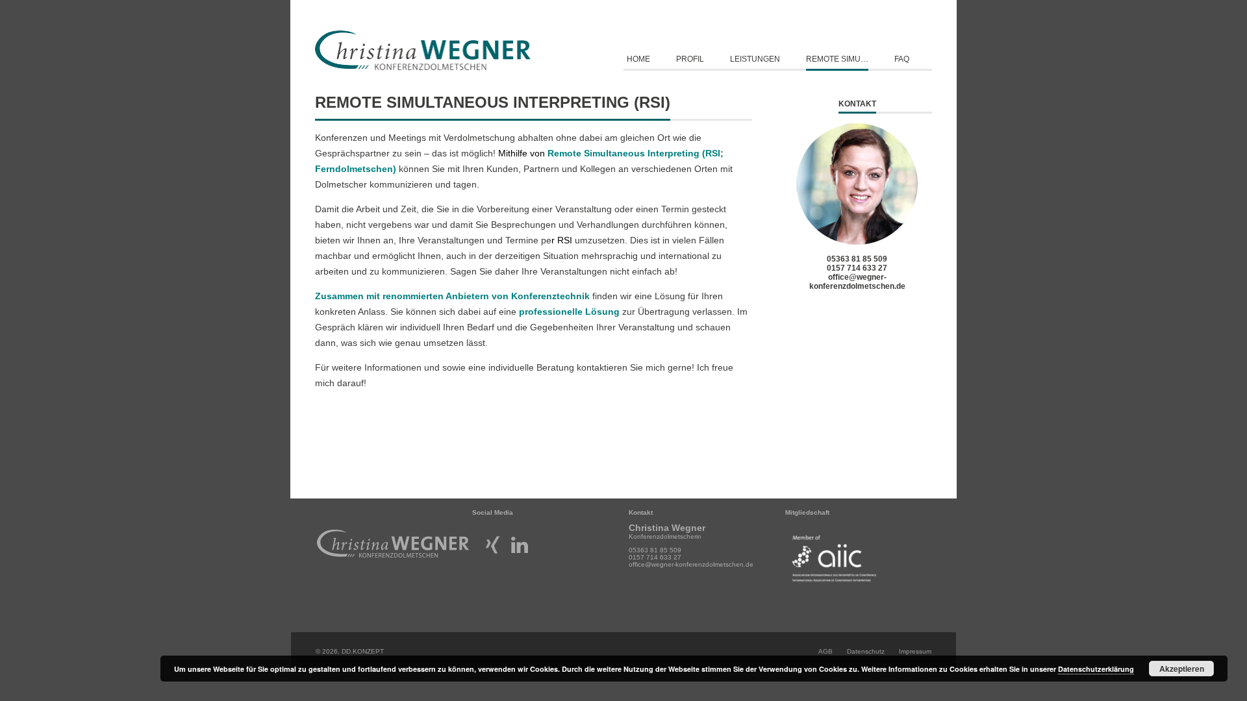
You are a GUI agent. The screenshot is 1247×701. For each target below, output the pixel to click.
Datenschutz (866, 651)
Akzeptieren (1181, 668)
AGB (825, 651)
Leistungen (755, 59)
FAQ (901, 59)
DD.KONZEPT (363, 651)
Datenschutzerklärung (1096, 669)
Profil (690, 59)
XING (492, 539)
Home (638, 59)
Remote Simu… (837, 59)
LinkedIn (519, 539)
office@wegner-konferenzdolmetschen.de (857, 282)
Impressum (915, 651)
